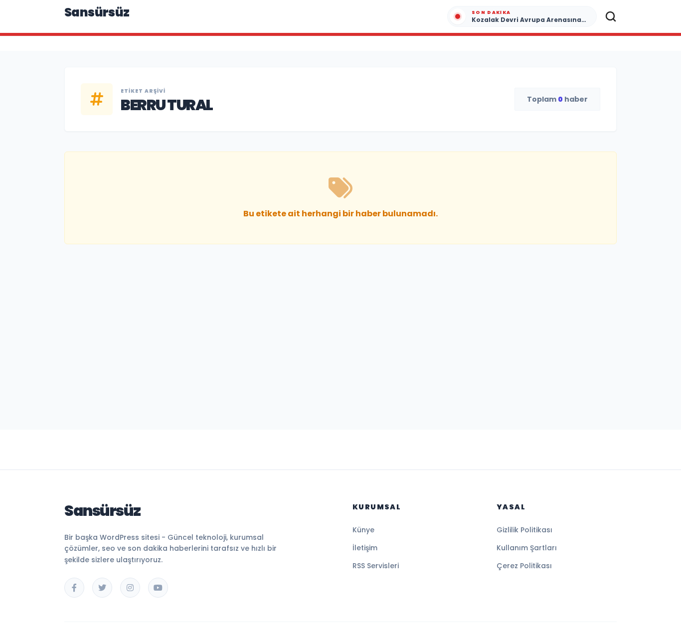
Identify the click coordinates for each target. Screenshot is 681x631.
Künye (363, 530)
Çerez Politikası (524, 566)
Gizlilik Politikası (524, 530)
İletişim (364, 548)
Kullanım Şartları (527, 548)
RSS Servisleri (375, 566)
